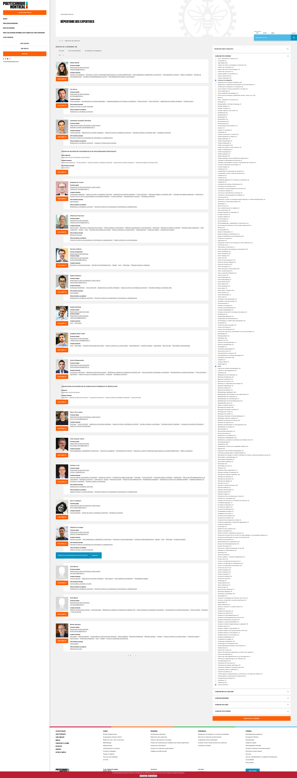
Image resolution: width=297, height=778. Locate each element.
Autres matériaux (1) (224, 91)
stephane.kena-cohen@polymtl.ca (80, 340)
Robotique (109, 374)
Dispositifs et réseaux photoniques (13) (229, 201)
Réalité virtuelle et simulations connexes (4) (231, 533)
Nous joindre (250, 762)
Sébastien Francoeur (77, 215)
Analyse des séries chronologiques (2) (229, 69)
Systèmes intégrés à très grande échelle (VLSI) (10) (232, 630)
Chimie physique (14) (224, 156)
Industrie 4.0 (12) (223, 340)
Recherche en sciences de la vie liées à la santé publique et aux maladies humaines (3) (243, 535)
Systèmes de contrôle (105, 477)
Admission (25, 54)
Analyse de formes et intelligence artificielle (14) (232, 65)
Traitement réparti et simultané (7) (228, 669)
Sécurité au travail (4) (224, 578)
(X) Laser (61, 50)
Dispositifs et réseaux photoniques (80, 265)
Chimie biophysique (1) (224, 143)
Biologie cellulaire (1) (224, 108)
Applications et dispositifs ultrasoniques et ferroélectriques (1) (236, 84)
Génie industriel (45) (224, 281)
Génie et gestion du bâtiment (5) (227, 273)
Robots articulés (142, 101)
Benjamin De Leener (77, 182)
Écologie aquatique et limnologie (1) (228, 212)
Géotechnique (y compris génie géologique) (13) (231, 320)
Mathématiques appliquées (151, 479)
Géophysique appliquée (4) (225, 316)
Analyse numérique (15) (224, 78)
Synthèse (159, 636)
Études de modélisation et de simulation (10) (231, 236)
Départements (107, 745)
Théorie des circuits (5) (224, 650)
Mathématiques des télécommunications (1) (230, 401)
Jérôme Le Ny (75, 465)
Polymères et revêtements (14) (226, 498)
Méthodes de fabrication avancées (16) (229, 420)
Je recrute (95, 555)
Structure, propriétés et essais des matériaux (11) (232, 600)
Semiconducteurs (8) (224, 583)
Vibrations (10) (222, 682)
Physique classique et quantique (140, 265)
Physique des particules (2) (226, 479)
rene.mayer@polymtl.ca (77, 604)
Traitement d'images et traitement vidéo (144, 132)
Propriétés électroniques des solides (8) (229, 520)
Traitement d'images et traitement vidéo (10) (231, 667)
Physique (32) (222, 468)
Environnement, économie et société (80, 583)
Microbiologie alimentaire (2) (226, 431)
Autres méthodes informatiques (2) (228, 93)
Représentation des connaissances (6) (229, 541)
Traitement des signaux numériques (183, 194)
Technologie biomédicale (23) (226, 641)
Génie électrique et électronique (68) (228, 268)
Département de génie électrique (79, 67)
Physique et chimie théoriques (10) (228, 485)
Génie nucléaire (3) (223, 292)
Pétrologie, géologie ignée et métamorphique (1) (232, 453)
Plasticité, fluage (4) (224, 494)
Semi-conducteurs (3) (224, 585)
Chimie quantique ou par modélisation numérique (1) (233, 158)
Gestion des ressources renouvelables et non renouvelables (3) (236, 331)
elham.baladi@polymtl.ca (77, 69)
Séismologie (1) (222, 580)
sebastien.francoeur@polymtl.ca (79, 222)
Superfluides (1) (222, 602)
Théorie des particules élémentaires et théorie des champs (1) (236, 652)
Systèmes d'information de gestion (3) (229, 619)
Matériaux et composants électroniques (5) (230, 383)
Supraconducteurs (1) (224, 604)
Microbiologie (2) (223, 429)
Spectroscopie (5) (223, 587)
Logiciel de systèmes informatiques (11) (229, 368)
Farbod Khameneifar (77, 360)
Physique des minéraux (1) (225, 476)
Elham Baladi (74, 62)
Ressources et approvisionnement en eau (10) (231, 548)
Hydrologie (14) (222, 338)
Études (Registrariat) (110, 734)
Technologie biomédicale (68, 162)
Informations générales (158, 734)
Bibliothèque (107, 742)
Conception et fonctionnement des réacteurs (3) (232, 188)
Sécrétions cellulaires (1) (225, 576)
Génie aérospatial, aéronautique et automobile (155, 372)
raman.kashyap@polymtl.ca (78, 318)
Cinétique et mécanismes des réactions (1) (230, 160)
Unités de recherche (9, 28)
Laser (86, 229)
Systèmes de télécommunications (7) (228, 615)
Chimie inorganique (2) (224, 151)
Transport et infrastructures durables (105, 143)
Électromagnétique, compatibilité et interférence (147, 74)
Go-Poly (105, 759)
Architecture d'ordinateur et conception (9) (230, 86)
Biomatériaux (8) (223, 112)
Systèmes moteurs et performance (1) (228, 635)
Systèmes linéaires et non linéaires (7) (229, 632)
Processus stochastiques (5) (226, 509)
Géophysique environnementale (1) (228, 318)
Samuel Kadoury (75, 275)
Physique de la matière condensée (171, 227)
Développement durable (253, 745)
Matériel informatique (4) (225, 390)
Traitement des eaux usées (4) (226, 663)
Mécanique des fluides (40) (226, 407)
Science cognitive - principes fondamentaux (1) (231, 557)
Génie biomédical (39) (224, 253)
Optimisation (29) (223, 444)
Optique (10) (221, 448)
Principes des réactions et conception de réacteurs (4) (233, 500)
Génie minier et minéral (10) (226, 290)
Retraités (59, 746)
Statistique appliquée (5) (225, 591)
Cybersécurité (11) (223, 197)
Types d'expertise (8, 37)
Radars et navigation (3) (225, 531)
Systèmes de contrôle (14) (225, 613)
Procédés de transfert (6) (225, 507)
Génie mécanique (75, 101)
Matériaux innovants (76, 235)
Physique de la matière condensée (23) (229, 474)
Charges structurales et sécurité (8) (228, 134)
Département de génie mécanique (79, 94)
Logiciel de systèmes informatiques (80, 426)
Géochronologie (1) (223, 303)
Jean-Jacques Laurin (77, 439)
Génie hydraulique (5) (224, 277)
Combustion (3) (222, 175)
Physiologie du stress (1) (225, 466)
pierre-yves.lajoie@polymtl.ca (79, 419)
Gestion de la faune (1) (224, 327)
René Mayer (74, 598)
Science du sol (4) (223, 559)
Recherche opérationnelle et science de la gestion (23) (234, 537)
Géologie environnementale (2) (227, 307)
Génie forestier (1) (223, 275)
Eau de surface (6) (223, 206)
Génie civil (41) (222, 258)
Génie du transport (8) (224, 266)
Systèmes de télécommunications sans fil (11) (231, 617)
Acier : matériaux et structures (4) (228, 58)
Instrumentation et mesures (171, 74)
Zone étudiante (24, 43)
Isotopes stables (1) (223, 362)
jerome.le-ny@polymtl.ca (77, 472)
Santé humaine (65, 167)
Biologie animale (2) (224, 106)
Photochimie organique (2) (225, 461)
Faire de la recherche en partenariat (209, 737)
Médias (58, 740)
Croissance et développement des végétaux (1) (231, 195)
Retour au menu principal (25, 12)
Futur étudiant (61, 731)
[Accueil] (15, 5)
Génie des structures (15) (225, 264)
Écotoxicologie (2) (223, 219)
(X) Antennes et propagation (93, 50)
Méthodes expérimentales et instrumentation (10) (232, 424)
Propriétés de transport (167, 229)
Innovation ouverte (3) (224, 351)
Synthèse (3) (221, 609)
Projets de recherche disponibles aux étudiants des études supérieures (24, 33)
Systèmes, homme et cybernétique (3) (229, 628)
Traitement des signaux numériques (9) (229, 665)
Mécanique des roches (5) (225, 411)
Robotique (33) (222, 552)
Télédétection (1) (223, 648)
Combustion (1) (222, 177)
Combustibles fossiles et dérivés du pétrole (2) (231, 173)
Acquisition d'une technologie (207, 740)
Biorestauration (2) (223, 121)
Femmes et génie (251, 742)
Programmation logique (141, 578)
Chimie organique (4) (224, 154)
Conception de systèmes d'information (192, 424)
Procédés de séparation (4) (225, 505)
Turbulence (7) (222, 680)
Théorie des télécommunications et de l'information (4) (234, 656)
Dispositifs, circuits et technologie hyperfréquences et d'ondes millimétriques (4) (241, 199)
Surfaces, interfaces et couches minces (123, 229)
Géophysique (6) (222, 314)
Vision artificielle (154, 101)
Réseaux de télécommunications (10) (228, 544)
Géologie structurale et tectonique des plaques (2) (232, 312)
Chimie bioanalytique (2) (225, 141)
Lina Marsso (74, 566)
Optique (81, 229)
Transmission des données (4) (226, 678)
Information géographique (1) (226, 349)
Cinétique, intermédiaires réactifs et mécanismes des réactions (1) (237, 162)
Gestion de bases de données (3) (227, 325)
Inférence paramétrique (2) (226, 344)
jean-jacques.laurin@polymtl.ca (79, 445)
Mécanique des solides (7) (225, 414)
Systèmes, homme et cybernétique (150, 424)
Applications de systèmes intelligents (171, 101)
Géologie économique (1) (225, 305)
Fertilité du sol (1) (223, 245)
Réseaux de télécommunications (132, 479)
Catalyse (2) (221, 128)
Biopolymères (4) (223, 119)
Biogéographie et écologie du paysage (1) (229, 104)
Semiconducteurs (141, 229)
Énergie (106, 479)
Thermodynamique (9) (224, 661)
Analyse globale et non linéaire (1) (228, 73)
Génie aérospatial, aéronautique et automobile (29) (233, 249)
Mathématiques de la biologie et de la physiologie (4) (233, 394)
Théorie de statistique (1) (225, 654)
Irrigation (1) (221, 359)
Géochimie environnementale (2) (227, 299)
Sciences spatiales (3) (224, 574)
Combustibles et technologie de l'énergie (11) (231, 171)
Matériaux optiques (75, 539)
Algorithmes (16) (222, 63)
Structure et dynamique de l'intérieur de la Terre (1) (233, 598)
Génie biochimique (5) (224, 251)
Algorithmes (73, 374)
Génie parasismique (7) (224, 294)
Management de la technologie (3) (227, 375)
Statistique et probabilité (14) (226, 593)
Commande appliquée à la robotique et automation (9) (233, 180)
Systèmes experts (188, 101)
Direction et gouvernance (254, 751)
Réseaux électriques (116, 479)
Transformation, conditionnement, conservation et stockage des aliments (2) (240, 674)
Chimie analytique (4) (224, 138)
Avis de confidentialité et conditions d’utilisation (261, 757)
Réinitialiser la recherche (251, 718)
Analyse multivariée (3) (224, 76)
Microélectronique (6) (224, 433)
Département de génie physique (79, 220)
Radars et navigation (187, 74)
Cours (272, 33)
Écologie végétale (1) (224, 216)
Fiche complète (62, 79)
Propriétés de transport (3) (226, 518)
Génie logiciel (109, 578)
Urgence (58, 749)
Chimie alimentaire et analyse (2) (227, 136)
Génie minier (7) (222, 288)
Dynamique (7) (222, 203)
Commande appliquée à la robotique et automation (121, 101)
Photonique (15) (222, 463)
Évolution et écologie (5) (225, 238)
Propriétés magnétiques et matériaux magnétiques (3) (233, 522)
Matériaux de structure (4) (225, 381)
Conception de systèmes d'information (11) (230, 184)
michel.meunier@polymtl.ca (78, 631)
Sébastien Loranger (76, 527)
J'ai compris (143, 776)
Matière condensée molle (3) (226, 405)
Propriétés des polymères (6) (226, 515)
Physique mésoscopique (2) (226, 489)
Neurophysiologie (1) (224, 442)
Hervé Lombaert (75, 501)
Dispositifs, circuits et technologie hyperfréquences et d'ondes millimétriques (108, 74)
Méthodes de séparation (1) (225, 422)
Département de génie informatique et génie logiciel (85, 125)
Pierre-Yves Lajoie (76, 412)
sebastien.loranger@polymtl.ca (79, 534)
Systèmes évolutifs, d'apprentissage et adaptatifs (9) (233, 624)
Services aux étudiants (110, 757)
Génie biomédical (123, 636)
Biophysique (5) (222, 117)
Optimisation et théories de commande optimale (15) (233, 446)
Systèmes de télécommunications (101, 265)
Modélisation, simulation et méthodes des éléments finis (124, 372)
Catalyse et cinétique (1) (225, 130)
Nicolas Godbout (76, 249)
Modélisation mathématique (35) (227, 437)
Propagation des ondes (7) (225, 513)
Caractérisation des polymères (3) (228, 125)
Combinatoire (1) (223, 169)
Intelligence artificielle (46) (226, 357)
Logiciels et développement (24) (227, 370)
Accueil (5, 19)
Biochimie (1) (221, 102)
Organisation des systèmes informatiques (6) (231, 450)
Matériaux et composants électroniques (91, 227)
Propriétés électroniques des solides (100, 229)
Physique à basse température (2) (227, 470)
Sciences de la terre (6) (224, 567)
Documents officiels (252, 737)
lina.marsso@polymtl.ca (77, 573)
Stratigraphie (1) (222, 596)
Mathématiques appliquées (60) (227, 392)
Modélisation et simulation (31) (227, 435)
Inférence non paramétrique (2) (227, 342)
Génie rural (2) (222, 297)
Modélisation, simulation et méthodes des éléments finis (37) (235, 440)
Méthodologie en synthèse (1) (226, 427)
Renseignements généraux (254, 734)
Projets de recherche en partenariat (162, 748)
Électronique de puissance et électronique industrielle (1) (234, 225)
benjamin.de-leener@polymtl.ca (79, 189)
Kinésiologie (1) (222, 364)
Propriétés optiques (153, 229)
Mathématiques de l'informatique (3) (228, 398)
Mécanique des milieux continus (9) (228, 409)
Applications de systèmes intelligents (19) (230, 82)
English (294, 33)
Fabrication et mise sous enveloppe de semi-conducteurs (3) (235, 242)
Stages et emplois (108, 754)
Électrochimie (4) (223, 221)
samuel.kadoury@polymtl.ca (78, 282)
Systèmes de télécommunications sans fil (95, 76)
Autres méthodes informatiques (124, 578)
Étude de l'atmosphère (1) (225, 232)
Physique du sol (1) (223, 483)
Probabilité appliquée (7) (225, 502)
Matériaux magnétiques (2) (225, 385)
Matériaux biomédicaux (136, 636)
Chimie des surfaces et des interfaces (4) (229, 147)
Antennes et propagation (77, 74)
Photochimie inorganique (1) (226, 459)
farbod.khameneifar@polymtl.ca (79, 367)
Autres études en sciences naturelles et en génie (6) (233, 89)
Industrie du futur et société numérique (81, 106)
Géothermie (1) (222, 323)
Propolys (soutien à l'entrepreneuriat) (258, 748)
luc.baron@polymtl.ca (76, 96)
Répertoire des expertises (159, 737)
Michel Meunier (75, 624)
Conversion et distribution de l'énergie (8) (230, 193)
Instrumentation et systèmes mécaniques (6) (231, 355)
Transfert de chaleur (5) (225, 671)
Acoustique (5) (222, 60)
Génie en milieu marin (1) (225, 271)
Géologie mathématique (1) (225, 310)
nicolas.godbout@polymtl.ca (78, 260)
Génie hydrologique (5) (224, 279)
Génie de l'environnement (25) (226, 260)
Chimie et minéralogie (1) (225, 149)
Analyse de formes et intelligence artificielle (118, 132)
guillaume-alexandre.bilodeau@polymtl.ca (82, 127)
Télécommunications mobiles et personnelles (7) (232, 645)
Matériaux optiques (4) (224, 388)
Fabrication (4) (222, 240)
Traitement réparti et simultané (170, 424)
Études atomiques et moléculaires (114, 227)
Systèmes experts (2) (224, 626)
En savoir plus (152, 776)
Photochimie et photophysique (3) (228, 457)
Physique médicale (83, 636)
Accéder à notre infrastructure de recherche (212, 742)
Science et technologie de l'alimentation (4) (230, 563)
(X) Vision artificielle (74, 50)
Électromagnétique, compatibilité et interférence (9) (233, 223)
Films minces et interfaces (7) (226, 247)
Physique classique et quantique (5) (228, 472)
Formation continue (204, 745)
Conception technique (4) (225, 190)
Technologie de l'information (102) (228, 643)
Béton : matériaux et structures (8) (228, 99)
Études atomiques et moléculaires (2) (228, 234)
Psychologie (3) (222, 526)
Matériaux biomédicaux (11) (226, 377)
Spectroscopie (74, 227)
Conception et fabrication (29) (227, 186)
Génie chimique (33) (224, 255)
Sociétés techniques (109, 751)
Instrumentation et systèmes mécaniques (93, 101)
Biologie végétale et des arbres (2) (228, 110)
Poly (257, 33)
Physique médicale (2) (224, 487)
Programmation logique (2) (226, 511)
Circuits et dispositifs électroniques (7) (229, 164)
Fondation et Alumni (62, 743)
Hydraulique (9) (222, 333)
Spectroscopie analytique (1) (226, 589)
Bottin (265, 33)
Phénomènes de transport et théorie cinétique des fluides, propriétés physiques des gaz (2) (244, 455)
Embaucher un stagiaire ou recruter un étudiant (213, 734)
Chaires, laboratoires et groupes (161, 740)
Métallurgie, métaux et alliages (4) (228, 418)
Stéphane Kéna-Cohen (77, 333)
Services (248, 754)
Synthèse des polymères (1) (225, 611)
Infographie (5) (222, 346)
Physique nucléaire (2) (224, 492)
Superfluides (157, 345)
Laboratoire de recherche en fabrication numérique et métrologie (89, 386)
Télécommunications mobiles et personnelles (122, 76)
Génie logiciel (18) (223, 284)
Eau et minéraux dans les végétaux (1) (229, 208)
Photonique (156, 227)
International (250, 740)
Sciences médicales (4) (224, 572)
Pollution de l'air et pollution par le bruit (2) (231, 496)
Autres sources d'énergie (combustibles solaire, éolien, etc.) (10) (236, 95)
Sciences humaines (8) (224, 570)
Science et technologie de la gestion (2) (229, 561)
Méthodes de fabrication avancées (96, 372)
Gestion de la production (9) (226, 329)
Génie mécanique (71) (224, 286)
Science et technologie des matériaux (117, 638)
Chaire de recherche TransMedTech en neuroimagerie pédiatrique (88, 151)
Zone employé (25, 48)
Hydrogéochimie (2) (223, 336)
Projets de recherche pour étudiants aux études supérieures (170, 742)
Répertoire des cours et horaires (113, 740)
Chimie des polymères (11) (225, 145)
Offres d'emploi (61, 752)
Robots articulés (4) (223, 554)
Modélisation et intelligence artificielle (81, 111)
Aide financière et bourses (111, 748)
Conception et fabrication (77, 372)
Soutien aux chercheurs (158, 745)
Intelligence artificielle (164, 132)
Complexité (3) (222, 182)
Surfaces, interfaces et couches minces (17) (230, 606)
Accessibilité (250, 759)
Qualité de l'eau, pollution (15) (226, 528)
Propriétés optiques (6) (224, 524)
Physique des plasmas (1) (225, 481)
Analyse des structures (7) (225, 71)
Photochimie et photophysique (181, 345)
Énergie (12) (221, 227)
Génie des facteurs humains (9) (227, 262)
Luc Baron (73, 89)
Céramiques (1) (222, 132)
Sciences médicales (116, 196)
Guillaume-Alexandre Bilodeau (80, 120)
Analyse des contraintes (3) (226, 67)
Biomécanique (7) (223, 115)
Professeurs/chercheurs (10, 23)
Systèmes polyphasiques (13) (226, 637)
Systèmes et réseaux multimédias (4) (228, 622)
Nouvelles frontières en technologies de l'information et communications (91, 138)
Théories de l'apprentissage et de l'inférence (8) (232, 658)
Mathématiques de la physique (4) (227, 396)
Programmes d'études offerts (112, 737)
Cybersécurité (98, 479)
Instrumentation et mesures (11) (227, 353)
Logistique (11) (222, 372)
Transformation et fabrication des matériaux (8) (232, 676)
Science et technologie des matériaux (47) (230, 565)
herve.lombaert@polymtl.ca (78, 507)
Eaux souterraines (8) (224, 210)
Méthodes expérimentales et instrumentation (138, 227)
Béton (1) (220, 97)
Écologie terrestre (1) (224, 214)
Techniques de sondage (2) (225, 639)
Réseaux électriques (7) (224, 546)
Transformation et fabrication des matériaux (103, 636)
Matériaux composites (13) (225, 379)
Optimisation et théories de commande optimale (174, 479)
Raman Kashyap (75, 307)
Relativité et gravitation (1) (226, 539)
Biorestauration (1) (223, 123)
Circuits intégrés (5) (223, 167)
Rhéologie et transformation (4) (227, 550)
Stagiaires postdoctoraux (159, 751)
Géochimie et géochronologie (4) (227, 301)
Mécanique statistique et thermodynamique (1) (231, 416)
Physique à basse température (190, 227)
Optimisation (177, 477)
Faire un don (252, 771)
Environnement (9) (223, 229)
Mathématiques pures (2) (225, 403)
